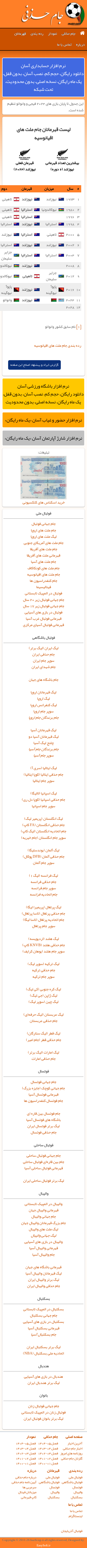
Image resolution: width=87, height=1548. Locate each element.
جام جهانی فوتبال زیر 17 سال (43, 606)
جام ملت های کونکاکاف (44, 568)
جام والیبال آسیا (43, 1254)
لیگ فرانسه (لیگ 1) (43, 875)
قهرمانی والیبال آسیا (43, 1248)
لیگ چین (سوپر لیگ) (43, 1001)
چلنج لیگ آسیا (43, 743)
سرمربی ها (29, 1487)
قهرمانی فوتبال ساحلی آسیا (43, 1168)
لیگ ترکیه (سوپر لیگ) (43, 964)
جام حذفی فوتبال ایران (53, 14)
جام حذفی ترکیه (43, 970)
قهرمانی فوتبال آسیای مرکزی (43, 625)
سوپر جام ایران (43, 660)
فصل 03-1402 (48, 1453)
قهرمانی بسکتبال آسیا (43, 1328)
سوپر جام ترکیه (43, 976)
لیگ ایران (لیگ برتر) (43, 648)
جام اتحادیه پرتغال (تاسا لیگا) (43, 919)
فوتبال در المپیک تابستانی (43, 593)
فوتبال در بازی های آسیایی (43, 612)
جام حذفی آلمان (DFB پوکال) (43, 856)
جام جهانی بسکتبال (43, 1315)
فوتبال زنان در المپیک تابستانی (43, 1412)
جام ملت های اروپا (43, 530)
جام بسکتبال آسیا (43, 1334)
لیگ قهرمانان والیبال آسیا (44, 1273)
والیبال (78, 1492)
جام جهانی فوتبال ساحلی (43, 1155)
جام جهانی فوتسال (43, 1082)
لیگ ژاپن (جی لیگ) (43, 995)
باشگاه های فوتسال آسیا (43, 1119)
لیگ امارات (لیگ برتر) (43, 1052)
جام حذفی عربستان (44, 1020)
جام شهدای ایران (44, 667)
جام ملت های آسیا (43, 561)
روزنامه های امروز (71, 1453)
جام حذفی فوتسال (44, 1132)
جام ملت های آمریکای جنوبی (44, 543)
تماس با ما (64, 44)
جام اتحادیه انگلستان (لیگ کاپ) (43, 831)
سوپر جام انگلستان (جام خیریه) (43, 837)
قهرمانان (20, 33)
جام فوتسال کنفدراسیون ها (43, 1100)
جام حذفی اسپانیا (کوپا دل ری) (43, 799)
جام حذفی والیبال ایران (43, 1286)
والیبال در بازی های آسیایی (43, 1241)
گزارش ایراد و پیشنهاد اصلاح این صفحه (34, 364)
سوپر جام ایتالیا (43, 780)
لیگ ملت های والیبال (43, 1229)
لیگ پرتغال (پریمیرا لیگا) (43, 907)
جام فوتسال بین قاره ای (43, 1113)
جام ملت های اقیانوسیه (43, 574)
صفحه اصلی (74, 1436)
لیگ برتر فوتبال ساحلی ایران (43, 1180)
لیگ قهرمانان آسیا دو (44, 736)
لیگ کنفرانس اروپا (43, 705)
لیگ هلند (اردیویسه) (43, 938)
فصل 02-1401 (48, 1458)
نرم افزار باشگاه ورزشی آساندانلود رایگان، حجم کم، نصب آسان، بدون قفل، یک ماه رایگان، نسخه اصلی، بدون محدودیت (43, 393)
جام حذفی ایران (43, 654)
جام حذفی (68, 33)
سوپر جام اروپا (43, 711)
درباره (80, 44)
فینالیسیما (43, 587)
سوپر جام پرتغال (43, 926)
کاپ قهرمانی (28, 1497)
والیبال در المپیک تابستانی (43, 1204)
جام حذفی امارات (44, 1058)
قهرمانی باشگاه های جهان (43, 1267)
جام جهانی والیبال (43, 1216)
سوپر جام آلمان (43, 862)
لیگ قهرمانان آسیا (43, 730)
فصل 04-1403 (48, 1448)
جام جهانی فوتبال (44, 523)
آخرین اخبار (75, 1443)
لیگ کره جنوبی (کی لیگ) (43, 989)
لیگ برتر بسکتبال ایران (44, 1347)
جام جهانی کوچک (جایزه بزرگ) (43, 1088)
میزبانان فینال (27, 1492)
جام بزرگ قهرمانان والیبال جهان (43, 1223)
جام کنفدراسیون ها (43, 580)
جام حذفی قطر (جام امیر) (43, 1040)
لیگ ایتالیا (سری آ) (43, 768)
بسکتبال (76, 1497)
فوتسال (77, 1487)
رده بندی (37, 33)
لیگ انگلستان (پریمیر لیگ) (43, 818)
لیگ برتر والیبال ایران (43, 1279)
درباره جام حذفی (25, 1477)
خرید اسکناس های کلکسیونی (44, 502)
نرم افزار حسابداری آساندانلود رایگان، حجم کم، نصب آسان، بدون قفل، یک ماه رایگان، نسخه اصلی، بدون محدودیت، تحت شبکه (43, 77)
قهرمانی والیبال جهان (43, 1210)
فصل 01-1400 (48, 1463)
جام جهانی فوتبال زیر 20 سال (43, 599)
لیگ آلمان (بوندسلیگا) (43, 850)
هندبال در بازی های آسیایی (43, 1376)
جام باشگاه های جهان (43, 679)
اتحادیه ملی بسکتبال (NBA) (43, 1353)
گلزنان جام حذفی (71, 1458)
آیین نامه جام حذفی (24, 1482)
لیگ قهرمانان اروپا (43, 692)
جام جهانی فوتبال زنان (43, 1406)
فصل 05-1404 (48, 1443)
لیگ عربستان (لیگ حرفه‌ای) (43, 1014)
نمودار (52, 33)
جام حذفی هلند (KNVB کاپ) (43, 945)
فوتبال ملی (75, 1477)
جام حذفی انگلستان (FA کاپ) (43, 825)
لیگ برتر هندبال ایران (44, 1383)
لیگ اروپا (43, 698)
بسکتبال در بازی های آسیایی (43, 1321)
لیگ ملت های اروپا (44, 536)
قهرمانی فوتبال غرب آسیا (43, 618)
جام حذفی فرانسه (43, 882)
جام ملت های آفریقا (43, 549)
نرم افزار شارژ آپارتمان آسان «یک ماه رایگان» (43, 438)
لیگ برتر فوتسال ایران (43, 1126)
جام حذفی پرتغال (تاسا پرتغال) (43, 913)
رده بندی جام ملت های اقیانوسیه (57, 345)
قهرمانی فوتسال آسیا (43, 1094)
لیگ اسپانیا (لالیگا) (43, 793)
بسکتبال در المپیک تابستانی (43, 1309)
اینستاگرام (75, 1516)
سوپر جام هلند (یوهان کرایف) (44, 951)
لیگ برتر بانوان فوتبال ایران (43, 1418)
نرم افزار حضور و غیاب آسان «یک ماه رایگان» (43, 420)
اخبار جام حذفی (72, 1448)
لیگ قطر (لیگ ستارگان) (43, 1033)
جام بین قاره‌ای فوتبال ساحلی (43, 1162)
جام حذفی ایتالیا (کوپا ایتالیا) (43, 774)
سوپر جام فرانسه (43, 888)
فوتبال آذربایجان (71, 1531)
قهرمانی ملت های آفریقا (43, 555)
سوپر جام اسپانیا (43, 806)
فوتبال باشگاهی (72, 1482)
